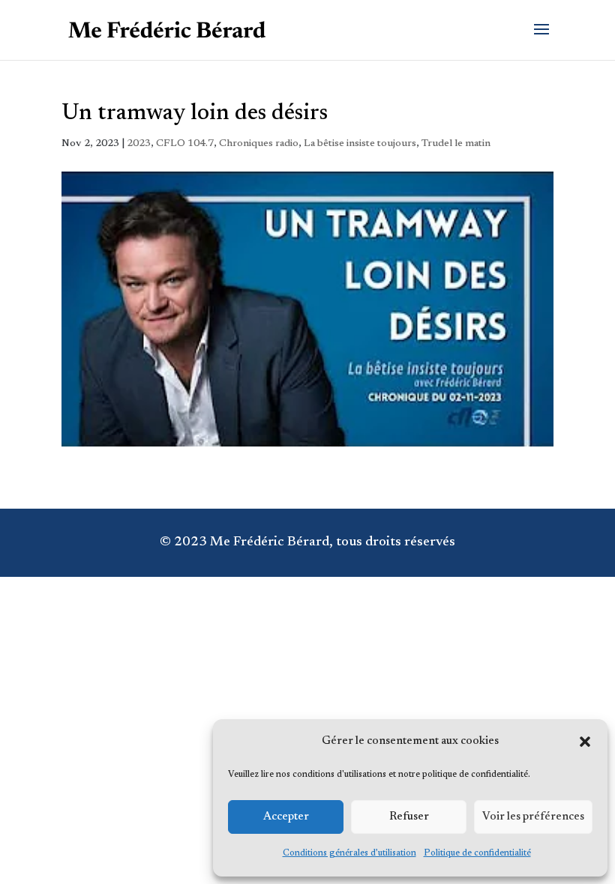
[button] (585, 741)
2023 (139, 144)
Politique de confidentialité (477, 853)
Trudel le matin (456, 144)
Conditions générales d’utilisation (349, 853)
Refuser (409, 817)
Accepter (286, 817)
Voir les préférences (533, 817)
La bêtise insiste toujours (360, 144)
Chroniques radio (258, 144)
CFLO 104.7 (185, 144)
